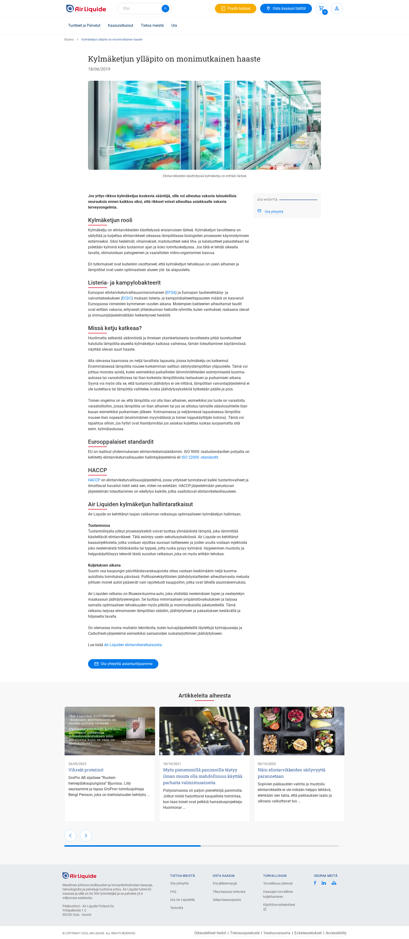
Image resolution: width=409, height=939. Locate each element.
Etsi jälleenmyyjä (225, 883)
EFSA (170, 292)
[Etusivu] (79, 875)
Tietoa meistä (152, 25)
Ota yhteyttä (179, 883)
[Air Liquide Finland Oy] (86, 8)
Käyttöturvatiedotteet (279, 905)
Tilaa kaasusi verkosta (229, 892)
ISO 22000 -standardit (200, 457)
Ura (174, 25)
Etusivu (69, 39)
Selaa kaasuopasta (227, 900)
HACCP (94, 480)
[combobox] (144, 8)
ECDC (127, 298)
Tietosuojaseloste (245, 933)
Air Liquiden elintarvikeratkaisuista (133, 645)
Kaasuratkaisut (120, 25)
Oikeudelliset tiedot (210, 933)
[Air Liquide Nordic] (334, 883)
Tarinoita (176, 908)
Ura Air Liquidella (182, 900)
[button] (70, 835)
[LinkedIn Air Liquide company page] (324, 883)
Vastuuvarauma (277, 933)
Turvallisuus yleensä (278, 883)
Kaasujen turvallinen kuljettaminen (278, 894)
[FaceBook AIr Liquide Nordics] (315, 883)
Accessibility (336, 933)
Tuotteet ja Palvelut (84, 25)
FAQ (173, 892)
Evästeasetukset (308, 933)
